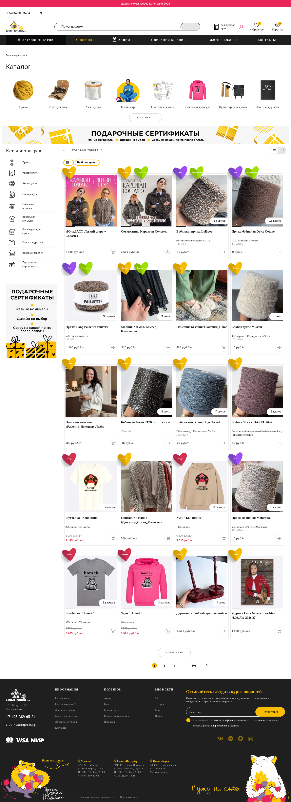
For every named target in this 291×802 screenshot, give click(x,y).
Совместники (111, 709)
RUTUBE (250, 738)
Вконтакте (220, 738)
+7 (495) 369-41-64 (88, 775)
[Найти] (190, 26)
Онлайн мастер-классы (116, 715)
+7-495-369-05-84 (18, 13)
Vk (156, 698)
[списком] (283, 150)
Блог (106, 704)
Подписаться (270, 711)
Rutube (159, 715)
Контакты (60, 727)
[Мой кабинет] (241, 27)
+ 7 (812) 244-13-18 (125, 775)
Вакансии (109, 721)
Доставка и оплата (65, 709)
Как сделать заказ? (65, 704)
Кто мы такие (62, 698)
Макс (158, 709)
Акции (107, 698)
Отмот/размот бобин (66, 721)
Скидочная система (66, 715)
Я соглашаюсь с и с (235, 723)
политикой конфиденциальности (228, 720)
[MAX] (240, 738)
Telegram (160, 704)
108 (194, 665)
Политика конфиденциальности (96, 796)
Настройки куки (129, 796)
